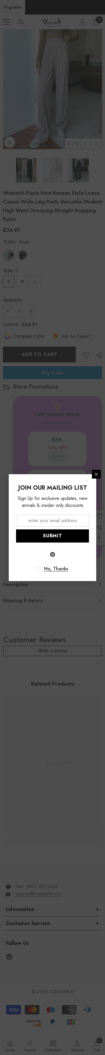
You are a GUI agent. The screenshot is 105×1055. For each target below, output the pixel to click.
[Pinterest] (52, 554)
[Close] (96, 474)
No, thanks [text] (56, 569)
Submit (52, 535)
